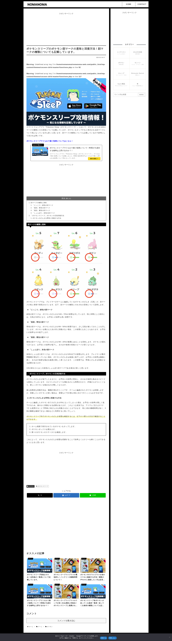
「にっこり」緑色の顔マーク (43, 205)
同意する (103, 638)
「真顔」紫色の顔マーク (41, 210)
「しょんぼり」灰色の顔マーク (44, 213)
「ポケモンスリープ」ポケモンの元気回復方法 (47, 215)
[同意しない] (170, 637)
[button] (144, 93)
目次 (63, 198)
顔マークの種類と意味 (39, 202)
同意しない (112, 638)
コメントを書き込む (66, 620)
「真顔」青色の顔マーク (41, 208)
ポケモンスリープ (43, 486)
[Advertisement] (66, 29)
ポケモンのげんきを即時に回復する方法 (47, 218)
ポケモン (31, 486)
